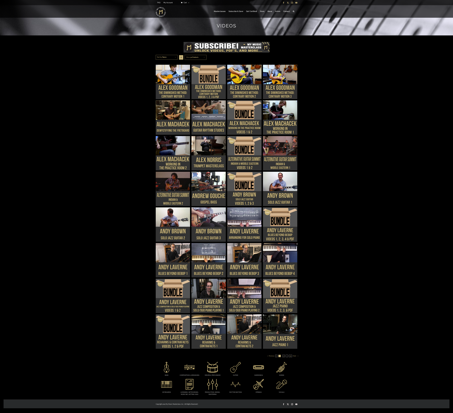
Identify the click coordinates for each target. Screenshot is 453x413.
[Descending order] (181, 57)
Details (173, 82)
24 (290, 356)
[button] (293, 11)
